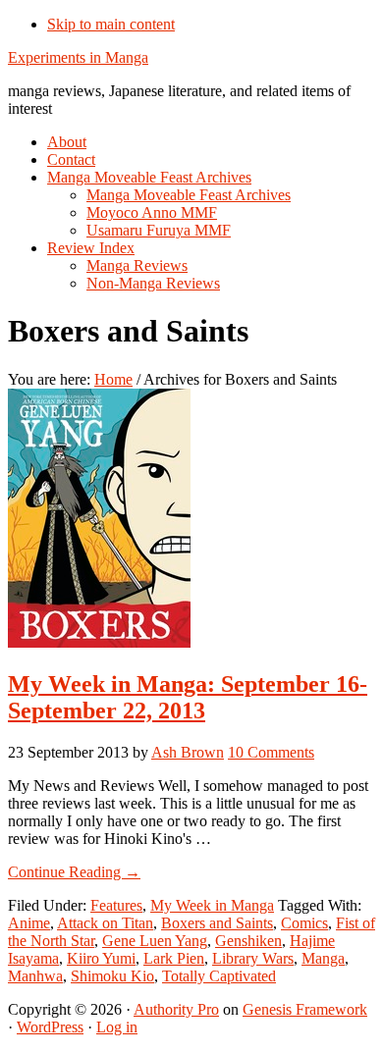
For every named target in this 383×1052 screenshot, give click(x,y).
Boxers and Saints (217, 923)
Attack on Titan (105, 923)
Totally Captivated (219, 976)
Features (116, 905)
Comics (304, 923)
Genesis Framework (305, 1009)
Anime (29, 923)
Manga (323, 958)
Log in (116, 1027)
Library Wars (253, 958)
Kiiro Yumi (101, 958)
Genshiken (248, 940)
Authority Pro (176, 1009)
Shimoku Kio (112, 976)
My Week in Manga (212, 905)
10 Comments (271, 752)
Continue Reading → (74, 872)
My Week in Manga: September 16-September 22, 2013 (187, 697)
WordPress (50, 1027)
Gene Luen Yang (154, 940)
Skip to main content (111, 24)
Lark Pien (173, 958)
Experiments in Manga (78, 57)
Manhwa (35, 976)
